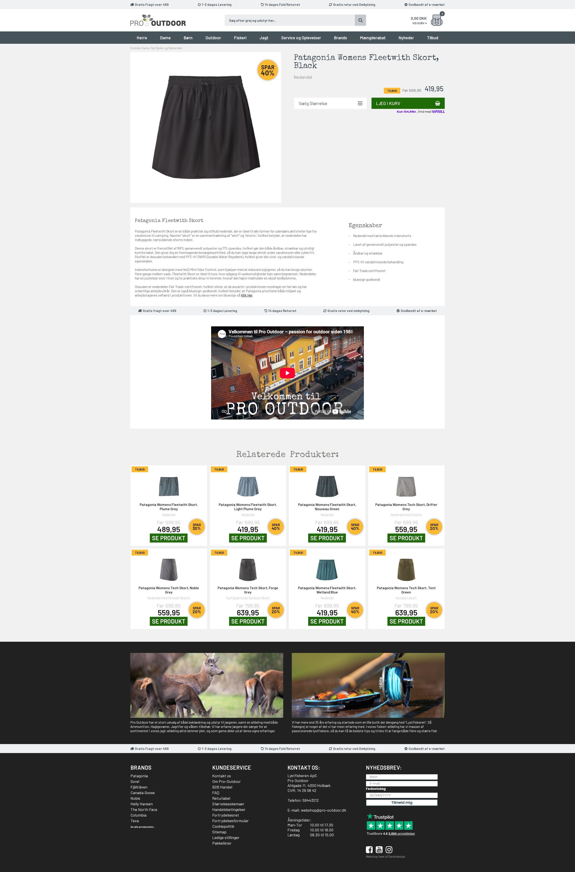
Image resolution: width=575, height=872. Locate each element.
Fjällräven (138, 786)
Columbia (138, 815)
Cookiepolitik (223, 826)
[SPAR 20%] (406, 484)
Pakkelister (222, 843)
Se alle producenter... (143, 826)
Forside (135, 48)
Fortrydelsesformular (230, 820)
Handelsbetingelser (228, 809)
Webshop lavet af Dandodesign (385, 856)
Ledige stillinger (225, 837)
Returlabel (221, 798)
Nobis (135, 798)
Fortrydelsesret (225, 815)
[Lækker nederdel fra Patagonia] (205, 127)
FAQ (215, 792)
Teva (134, 820)
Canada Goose (142, 792)
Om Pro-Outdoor (226, 781)
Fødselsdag (376, 788)
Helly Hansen (141, 803)
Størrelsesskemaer (228, 803)
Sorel (134, 781)
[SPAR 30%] (169, 484)
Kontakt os (221, 775)
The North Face (143, 809)
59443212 (311, 800)
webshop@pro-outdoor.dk (323, 810)
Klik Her (246, 295)
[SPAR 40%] (248, 484)
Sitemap (219, 831)
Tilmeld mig (401, 802)
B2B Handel (222, 786)
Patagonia (139, 775)
